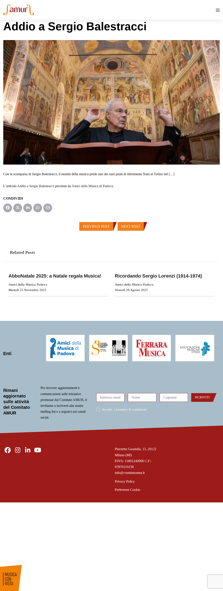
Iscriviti (202, 397)
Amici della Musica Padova (27, 284)
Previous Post (96, 226)
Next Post (130, 226)
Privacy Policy (125, 481)
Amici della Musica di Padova (92, 186)
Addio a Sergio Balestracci (35, 186)
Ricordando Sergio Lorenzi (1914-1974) (158, 276)
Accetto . (124, 409)
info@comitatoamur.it (130, 473)
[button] (42, 348)
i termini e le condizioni (130, 409)
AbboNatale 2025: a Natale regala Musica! (54, 276)
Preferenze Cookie (127, 490)
